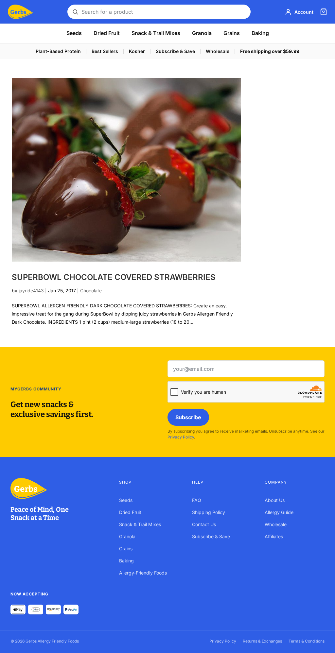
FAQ (196, 500)
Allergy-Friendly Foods (143, 573)
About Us (275, 500)
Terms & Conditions (307, 641)
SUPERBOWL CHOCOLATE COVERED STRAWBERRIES (114, 277)
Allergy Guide (279, 512)
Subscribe (188, 417)
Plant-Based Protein (58, 51)
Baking (260, 33)
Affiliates (274, 536)
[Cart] (323, 11)
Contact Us (204, 524)
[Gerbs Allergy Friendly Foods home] (58, 488)
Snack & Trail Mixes (156, 33)
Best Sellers (105, 51)
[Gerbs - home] (20, 12)
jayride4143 (31, 290)
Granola (202, 33)
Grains (231, 33)
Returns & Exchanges (262, 641)
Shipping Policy (208, 512)
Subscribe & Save (175, 51)
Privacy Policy (181, 437)
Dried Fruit (107, 33)
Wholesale (217, 51)
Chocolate (91, 290)
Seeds (74, 33)
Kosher (137, 51)
